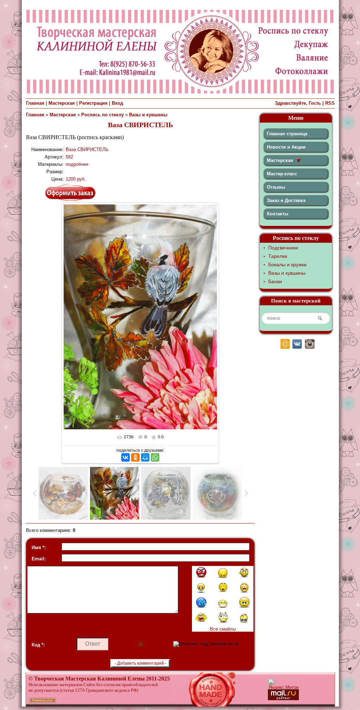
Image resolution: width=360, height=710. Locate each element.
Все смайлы (223, 629)
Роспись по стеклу (102, 114)
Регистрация (93, 103)
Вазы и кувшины (148, 114)
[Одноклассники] (135, 457)
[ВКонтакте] (125, 457)
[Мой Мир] (145, 457)
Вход (117, 103)
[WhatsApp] (155, 457)
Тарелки (277, 256)
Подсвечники (283, 247)
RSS (330, 103)
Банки (275, 281)
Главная (35, 103)
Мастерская (62, 103)
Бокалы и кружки (287, 264)
